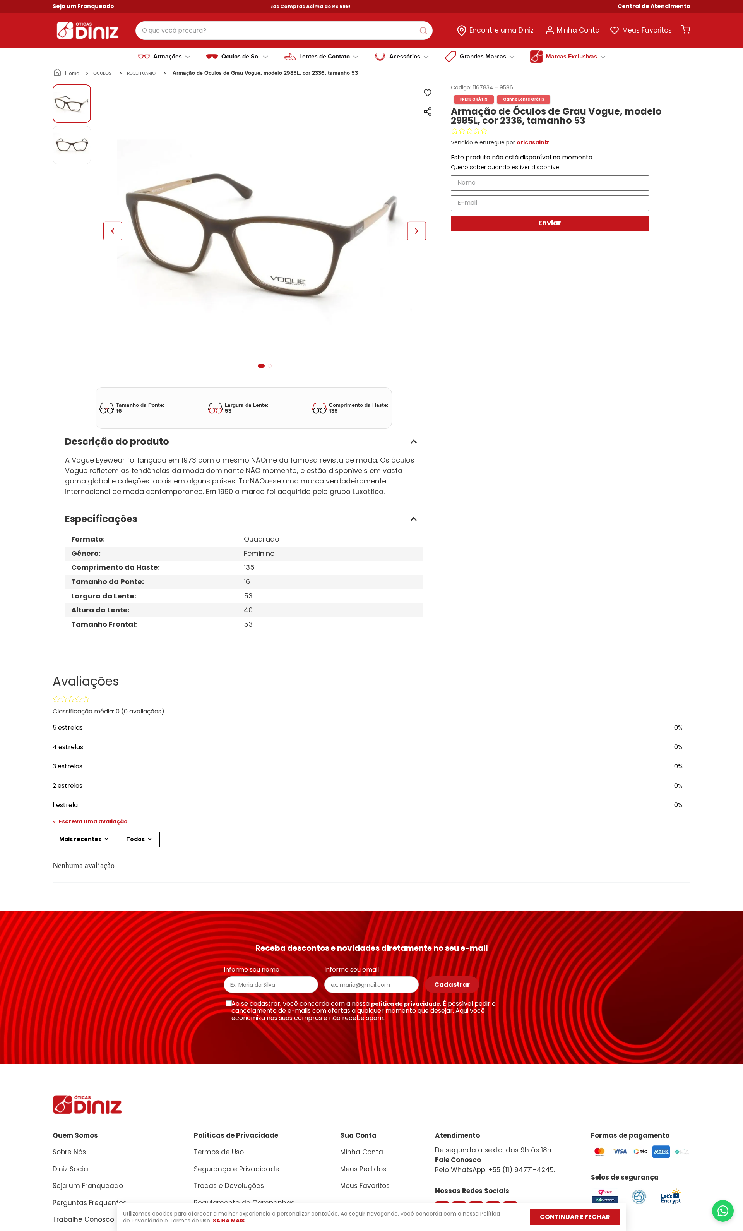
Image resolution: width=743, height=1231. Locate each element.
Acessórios (404, 56)
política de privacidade (405, 1004)
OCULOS (102, 73)
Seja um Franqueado (83, 6)
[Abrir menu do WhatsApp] (723, 1211)
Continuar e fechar (575, 1216)
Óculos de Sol (240, 56)
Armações (167, 56)
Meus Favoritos (647, 30)
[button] (654, 6)
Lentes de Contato (324, 56)
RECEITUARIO (141, 73)
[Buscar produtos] (425, 30)
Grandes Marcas (483, 56)
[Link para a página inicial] (67, 73)
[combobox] (284, 30)
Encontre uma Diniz (501, 30)
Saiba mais (229, 1220)
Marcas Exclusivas (571, 56)
